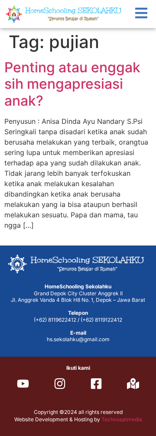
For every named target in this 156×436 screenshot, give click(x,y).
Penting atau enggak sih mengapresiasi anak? (72, 84)
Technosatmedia (121, 419)
